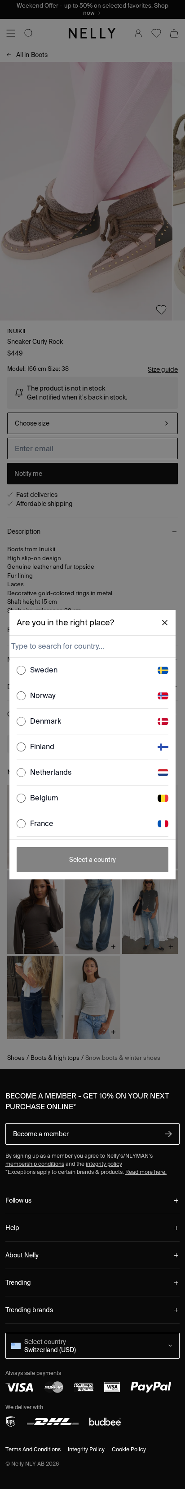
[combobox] (91, 646)
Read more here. (146, 1171)
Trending (18, 1282)
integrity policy (104, 1163)
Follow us (18, 1200)
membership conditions (34, 1163)
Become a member (41, 1134)
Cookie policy (129, 1449)
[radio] (21, 670)
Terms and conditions (33, 1449)
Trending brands (29, 1310)
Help (12, 1228)
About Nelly (22, 1255)
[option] (93, 670)
